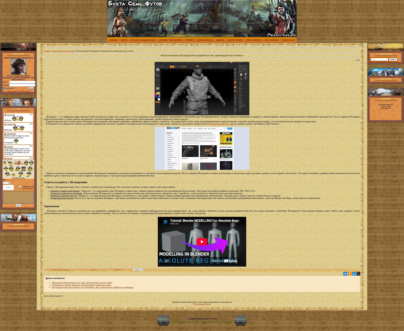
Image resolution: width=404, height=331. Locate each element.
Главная (113, 40)
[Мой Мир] (354, 274)
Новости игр (288, 40)
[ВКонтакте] (345, 274)
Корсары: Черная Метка (170, 40)
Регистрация (25, 91)
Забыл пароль (12, 91)
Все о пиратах (272, 40)
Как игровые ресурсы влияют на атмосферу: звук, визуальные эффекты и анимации (92, 287)
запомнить (10, 88)
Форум (124, 40)
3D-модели (117, 269)
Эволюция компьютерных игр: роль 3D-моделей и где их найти (82, 282)
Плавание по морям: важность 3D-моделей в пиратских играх (81, 285)
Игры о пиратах (253, 40)
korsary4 (94, 269)
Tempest (190, 40)
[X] (358, 274)
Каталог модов (235, 40)
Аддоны (220, 40)
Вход (208, 304)
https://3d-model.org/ (219, 124)
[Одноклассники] (349, 274)
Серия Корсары (205, 40)
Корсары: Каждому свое (143, 40)
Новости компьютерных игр (63, 51)
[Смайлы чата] (18, 178)
